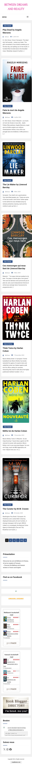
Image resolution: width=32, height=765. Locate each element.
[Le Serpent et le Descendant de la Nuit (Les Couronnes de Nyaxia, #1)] (5, 663)
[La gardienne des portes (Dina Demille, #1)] (5, 681)
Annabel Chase (11, 621)
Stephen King (10, 672)
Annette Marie (7, 637)
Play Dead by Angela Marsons (12, 31)
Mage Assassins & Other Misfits (12, 634)
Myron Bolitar (8, 344)
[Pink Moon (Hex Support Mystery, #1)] (5, 628)
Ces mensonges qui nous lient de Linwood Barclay (14, 267)
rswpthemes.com (16, 762)
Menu (4, 17)
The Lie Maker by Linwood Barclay (15, 186)
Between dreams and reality (16, 7)
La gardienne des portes (11, 680)
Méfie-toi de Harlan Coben (15, 431)
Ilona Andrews (7, 683)
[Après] (5, 675)
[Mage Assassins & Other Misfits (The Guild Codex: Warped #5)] (5, 635)
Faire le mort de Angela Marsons (13, 111)
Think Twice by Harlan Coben (13, 349)
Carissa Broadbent (8, 668)
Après (9, 671)
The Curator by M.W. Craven (16, 509)
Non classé (7, 26)
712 (21, 540)
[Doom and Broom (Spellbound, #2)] (5, 621)
